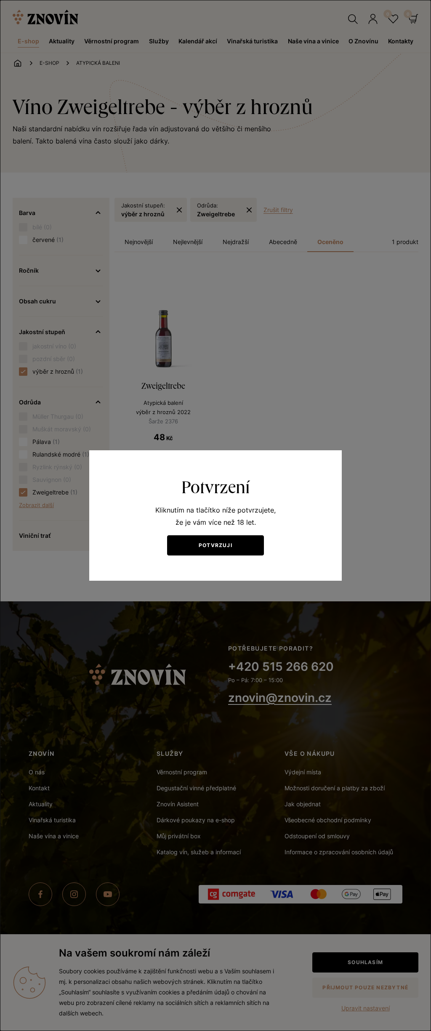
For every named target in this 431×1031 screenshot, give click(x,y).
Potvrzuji (215, 545)
